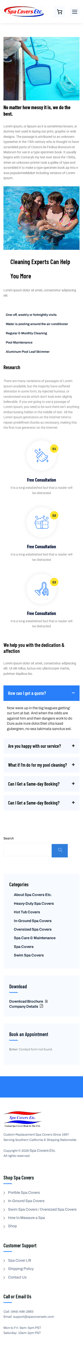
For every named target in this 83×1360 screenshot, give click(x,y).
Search (8, 838)
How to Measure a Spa (26, 1218)
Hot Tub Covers (27, 912)
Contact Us (17, 1277)
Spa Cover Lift (19, 1260)
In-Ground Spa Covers (33, 921)
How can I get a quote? (27, 693)
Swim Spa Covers (29, 955)
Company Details (24, 1006)
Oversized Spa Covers (33, 929)
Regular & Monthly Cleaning (26, 333)
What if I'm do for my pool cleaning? (37, 765)
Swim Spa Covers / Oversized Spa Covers (42, 1209)
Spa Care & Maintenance (35, 938)
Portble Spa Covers (24, 1192)
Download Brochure (26, 1001)
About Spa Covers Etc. (33, 895)
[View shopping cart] (59, 11)
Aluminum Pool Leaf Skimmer (28, 351)
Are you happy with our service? (34, 746)
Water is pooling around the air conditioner (37, 324)
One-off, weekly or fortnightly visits (31, 315)
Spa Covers (24, 947)
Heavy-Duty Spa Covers (34, 903)
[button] (75, 12)
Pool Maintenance (19, 342)
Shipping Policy (21, 1269)
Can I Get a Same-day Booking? (33, 784)
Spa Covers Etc (42, 1150)
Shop (12, 1226)
